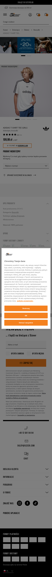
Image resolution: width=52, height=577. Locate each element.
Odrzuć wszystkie (26, 323)
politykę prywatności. (25, 301)
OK (26, 315)
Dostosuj (26, 308)
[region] (26, 288)
